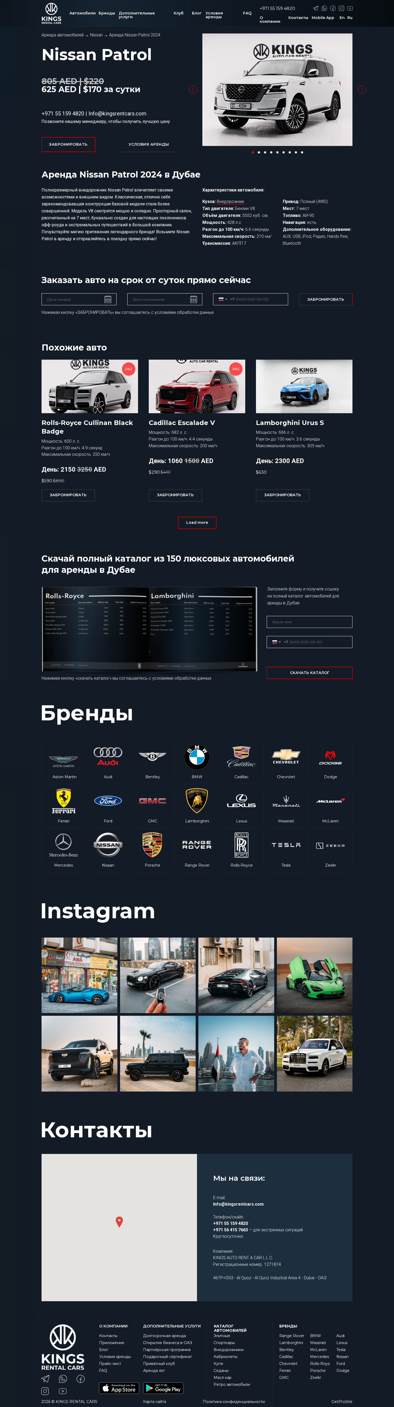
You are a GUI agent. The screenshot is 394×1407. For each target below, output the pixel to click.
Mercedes (319, 1356)
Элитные (222, 1335)
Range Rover (291, 1335)
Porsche (318, 1370)
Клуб (179, 13)
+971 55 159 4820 (277, 8)
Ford (340, 1363)
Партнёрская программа (167, 1349)
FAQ (247, 13)
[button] (149, 144)
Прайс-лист (110, 1363)
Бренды (288, 1326)
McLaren (318, 1349)
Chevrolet (288, 1363)
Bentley (286, 1349)
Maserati (318, 1342)
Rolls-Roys (320, 1363)
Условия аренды (214, 15)
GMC (284, 1377)
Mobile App (323, 17)
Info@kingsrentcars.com (117, 113)
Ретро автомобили (232, 1384)
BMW (315, 1335)
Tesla (340, 1349)
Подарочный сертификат (167, 1356)
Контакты (298, 17)
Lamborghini (291, 1342)
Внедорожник (230, 201)
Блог (197, 13)
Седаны (221, 1370)
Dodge (343, 1370)
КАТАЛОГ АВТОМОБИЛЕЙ (230, 1328)
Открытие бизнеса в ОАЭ (167, 1342)
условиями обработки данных (184, 312)
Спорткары (224, 1342)
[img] (241, 762)
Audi (340, 1335)
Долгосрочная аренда (164, 1335)
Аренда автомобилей (63, 34)
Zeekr (315, 1377)
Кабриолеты (225, 1356)
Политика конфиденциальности (234, 1401)
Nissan (96, 34)
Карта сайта (154, 1401)
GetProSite (342, 1401)
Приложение (111, 1342)
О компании (270, 19)
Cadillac (286, 1356)
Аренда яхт (154, 1370)
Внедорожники (229, 1349)
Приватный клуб (159, 1363)
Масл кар (223, 1377)
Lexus (341, 1342)
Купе (218, 1363)
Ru (349, 17)
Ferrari (285, 1370)
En (342, 17)
